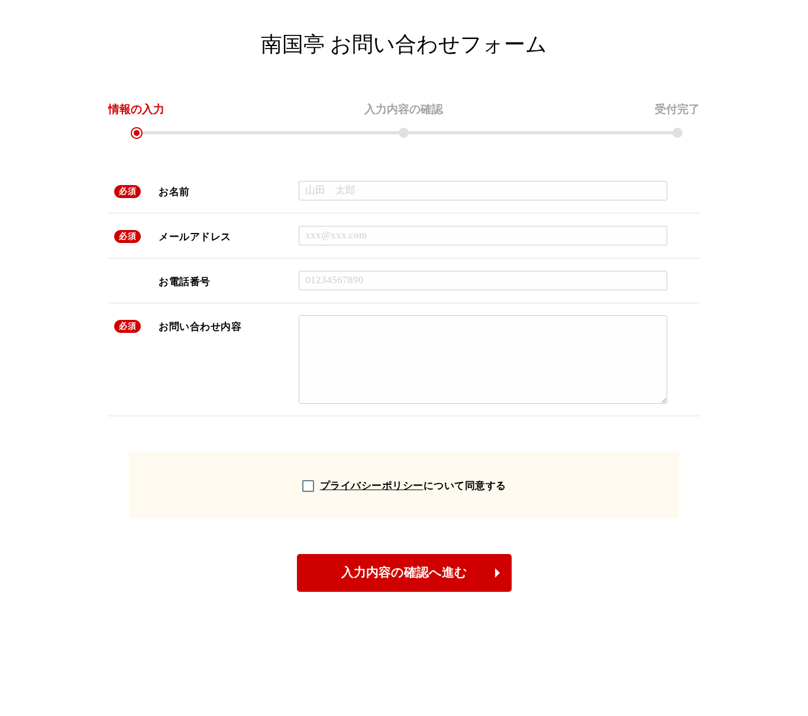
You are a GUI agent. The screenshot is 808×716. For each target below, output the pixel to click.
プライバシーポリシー (372, 485)
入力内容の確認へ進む (404, 572)
